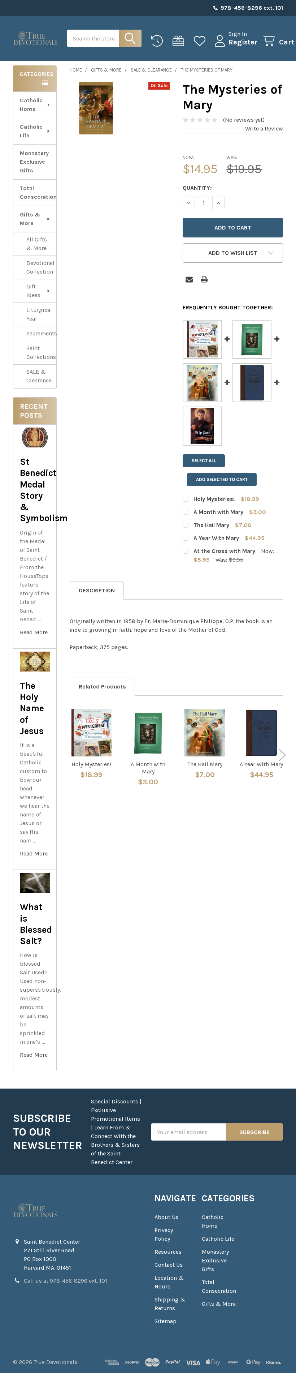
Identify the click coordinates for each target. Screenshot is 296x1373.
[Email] (189, 279)
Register (243, 42)
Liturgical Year (39, 314)
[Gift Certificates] (179, 41)
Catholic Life (31, 131)
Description (97, 590)
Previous (70, 755)
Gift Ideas (33, 291)
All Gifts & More (36, 244)
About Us (166, 1217)
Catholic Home (31, 104)
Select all (204, 460)
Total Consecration (38, 192)
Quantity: (197, 187)
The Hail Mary (211, 525)
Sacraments (41, 333)
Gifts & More (30, 219)
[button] (233, 253)
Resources (168, 1251)
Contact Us (168, 1264)
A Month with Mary (218, 512)
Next (282, 755)
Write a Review (264, 128)
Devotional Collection (40, 267)
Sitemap (165, 1321)
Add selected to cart (222, 479)
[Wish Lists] (201, 41)
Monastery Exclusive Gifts (34, 162)
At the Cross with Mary (224, 551)
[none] (96, 108)
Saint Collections (41, 352)
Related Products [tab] (102, 686)
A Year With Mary (216, 538)
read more (34, 632)
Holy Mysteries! (214, 498)
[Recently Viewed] (158, 41)
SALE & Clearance (39, 376)
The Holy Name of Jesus (32, 708)
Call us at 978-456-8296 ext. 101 (65, 1280)
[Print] (204, 279)
